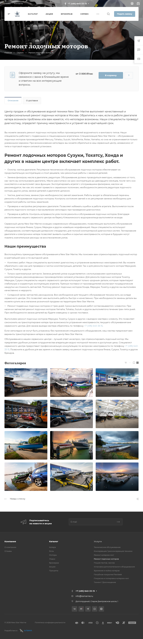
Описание (13, 100)
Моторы (53, 555)
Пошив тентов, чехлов (104, 563)
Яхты (51, 551)
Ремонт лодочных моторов (106, 559)
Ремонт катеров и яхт (104, 555)
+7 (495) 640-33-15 (77, 3)
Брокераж (54, 563)
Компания (10, 541)
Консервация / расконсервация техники (113, 551)
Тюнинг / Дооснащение (105, 582)
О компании (10, 547)
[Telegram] (88, 609)
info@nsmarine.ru (84, 596)
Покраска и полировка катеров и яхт (111, 578)
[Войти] (132, 3)
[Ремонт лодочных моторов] (25, 382)
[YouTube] (94, 609)
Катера (52, 547)
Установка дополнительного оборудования (114, 567)
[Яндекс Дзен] (101, 609)
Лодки (52, 559)
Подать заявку (124, 14)
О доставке (32, 100)
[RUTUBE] (81, 609)
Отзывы (8, 551)
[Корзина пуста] (138, 3)
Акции (52, 567)
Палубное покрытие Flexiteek (108, 574)
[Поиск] (108, 14)
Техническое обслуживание (107, 547)
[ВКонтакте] (74, 609)
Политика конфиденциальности (50, 622)
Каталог (53, 541)
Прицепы (53, 570)
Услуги (98, 541)
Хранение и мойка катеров (107, 570)
